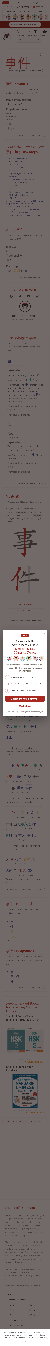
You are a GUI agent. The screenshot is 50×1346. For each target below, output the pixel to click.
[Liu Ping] (26, 658)
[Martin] (39, 658)
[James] (20, 658)
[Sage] (32, 658)
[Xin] (13, 658)
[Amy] (7, 658)
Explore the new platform (25, 698)
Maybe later (25, 706)
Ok (25, 1341)
